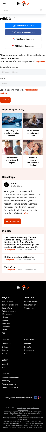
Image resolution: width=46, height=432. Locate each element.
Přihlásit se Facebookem (24, 32)
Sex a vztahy (7, 308)
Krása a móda (7, 301)
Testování (29, 297)
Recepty (27, 347)
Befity (5, 360)
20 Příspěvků (9, 249)
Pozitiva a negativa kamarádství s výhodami (33, 161)
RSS (3, 333)
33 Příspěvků (9, 270)
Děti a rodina (7, 314)
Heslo (2, 78)
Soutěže (5, 350)
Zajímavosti (6, 323)
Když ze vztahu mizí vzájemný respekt (12, 160)
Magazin (5, 364)
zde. (26, 419)
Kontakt (5, 353)
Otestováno (29, 308)
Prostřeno (29, 339)
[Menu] (4, 4)
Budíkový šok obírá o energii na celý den (11, 133)
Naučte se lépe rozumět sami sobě (32, 133)
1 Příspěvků (9, 259)
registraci (40, 61)
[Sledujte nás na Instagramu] (39, 398)
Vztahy (4, 330)
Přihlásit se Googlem (24, 39)
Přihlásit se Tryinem (25, 25)
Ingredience (29, 350)
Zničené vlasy (11, 267)
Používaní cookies (9, 384)
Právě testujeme (31, 305)
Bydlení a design (9, 311)
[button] (41, 10)
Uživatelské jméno (9, 67)
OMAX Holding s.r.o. (16, 423)
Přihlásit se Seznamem (24, 46)
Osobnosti (6, 326)
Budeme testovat (31, 301)
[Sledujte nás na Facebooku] (35, 398)
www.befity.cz (23, 410)
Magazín (6, 297)
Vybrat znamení (12, 221)
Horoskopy (6, 344)
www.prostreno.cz (33, 408)
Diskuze (5, 347)
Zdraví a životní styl (10, 305)
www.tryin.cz (21, 408)
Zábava (5, 317)
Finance (5, 320)
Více (26, 213)
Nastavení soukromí (10, 387)
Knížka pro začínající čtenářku (19, 257)
